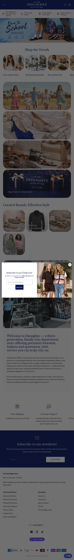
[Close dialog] (69, 264)
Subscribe (19, 287)
